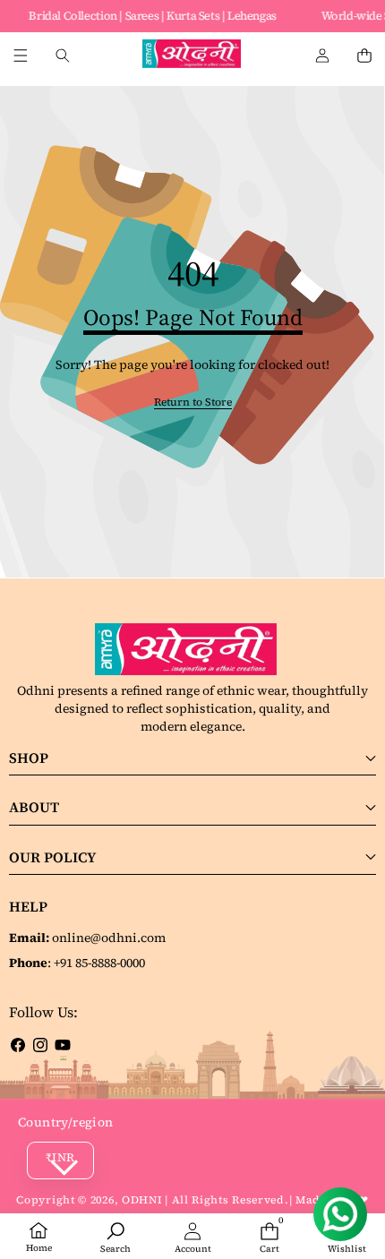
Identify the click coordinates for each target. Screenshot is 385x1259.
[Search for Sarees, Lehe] (62, 56)
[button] (364, 56)
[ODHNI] (191, 56)
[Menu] (20, 56)
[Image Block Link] (192, 649)
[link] (193, 402)
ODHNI (142, 1200)
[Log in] (322, 56)
